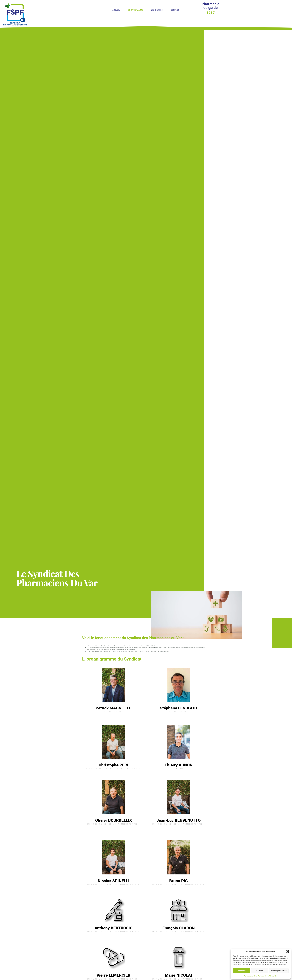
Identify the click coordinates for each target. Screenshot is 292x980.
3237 (210, 12)
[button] (287, 951)
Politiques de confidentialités (267, 976)
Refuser (259, 971)
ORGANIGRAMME (135, 10)
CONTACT (175, 10)
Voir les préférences (279, 971)
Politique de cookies (250, 976)
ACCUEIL (116, 10)
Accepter (241, 971)
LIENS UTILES (157, 10)
